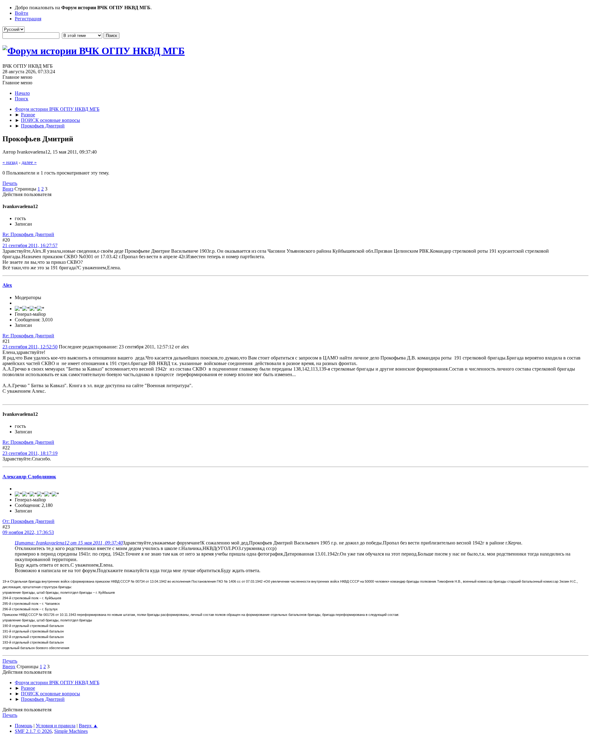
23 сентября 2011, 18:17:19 (30, 453)
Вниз (7, 188)
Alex (7, 285)
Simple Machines (71, 731)
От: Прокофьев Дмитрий (28, 521)
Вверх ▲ (88, 725)
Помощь (23, 725)
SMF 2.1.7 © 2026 (33, 731)
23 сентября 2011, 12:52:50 (30, 346)
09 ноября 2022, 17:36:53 (28, 532)
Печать (9, 183)
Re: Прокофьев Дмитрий (28, 234)
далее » (29, 162)
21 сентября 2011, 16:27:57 (30, 245)
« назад (10, 162)
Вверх (8, 666)
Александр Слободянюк (29, 476)
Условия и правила (55, 725)
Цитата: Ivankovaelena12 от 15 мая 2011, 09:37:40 (69, 542)
